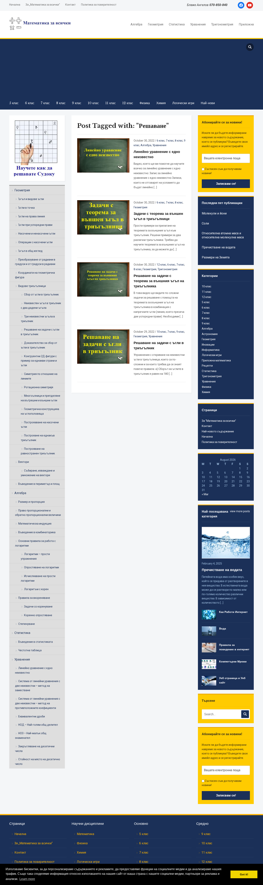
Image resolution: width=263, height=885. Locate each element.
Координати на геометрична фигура (35, 275)
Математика (85, 834)
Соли (205, 223)
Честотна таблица (30, 650)
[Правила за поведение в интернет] (209, 647)
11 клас (110, 103)
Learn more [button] (27, 879)
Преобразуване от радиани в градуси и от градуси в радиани (35, 262)
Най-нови (208, 103)
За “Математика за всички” (219, 420)
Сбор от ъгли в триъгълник (41, 294)
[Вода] (209, 630)
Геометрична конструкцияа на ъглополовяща (40, 411)
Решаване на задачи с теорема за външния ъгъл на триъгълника (159, 281)
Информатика (210, 349)
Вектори (23, 461)
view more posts (240, 511)
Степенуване (26, 623)
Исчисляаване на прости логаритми (38, 578)
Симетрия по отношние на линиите (39, 376)
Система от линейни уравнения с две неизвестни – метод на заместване (37, 686)
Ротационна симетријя (38, 387)
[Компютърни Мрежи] (209, 664)
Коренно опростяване (38, 615)
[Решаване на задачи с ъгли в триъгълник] (103, 346)
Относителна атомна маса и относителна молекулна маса (223, 235)
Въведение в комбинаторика (36, 532)
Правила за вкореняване (34, 597)
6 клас (29, 103)
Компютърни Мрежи (233, 661)
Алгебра (136, 24)
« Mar (205, 494)
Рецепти (207, 365)
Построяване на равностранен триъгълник (38, 451)
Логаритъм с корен (36, 589)
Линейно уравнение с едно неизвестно (34, 670)
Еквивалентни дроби (31, 716)
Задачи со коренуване (38, 606)
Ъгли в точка (26, 207)
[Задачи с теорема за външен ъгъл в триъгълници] (103, 217)
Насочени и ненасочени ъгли (36, 233)
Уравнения (198, 24)
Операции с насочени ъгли (35, 242)
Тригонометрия (222, 24)
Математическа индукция (34, 523)
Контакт (70, 4)
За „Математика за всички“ (43, 4)
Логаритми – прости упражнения (35, 556)
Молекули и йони (214, 213)
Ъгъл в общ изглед (30, 250)
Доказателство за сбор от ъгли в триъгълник (39, 345)
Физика (145, 103)
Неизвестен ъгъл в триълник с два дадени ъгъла (41, 305)
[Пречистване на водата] (226, 542)
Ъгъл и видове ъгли (31, 199)
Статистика (177, 24)
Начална (14, 4)
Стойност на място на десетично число (37, 761)
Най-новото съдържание (218, 431)
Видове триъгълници (32, 286)
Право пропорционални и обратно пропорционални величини (38, 513)
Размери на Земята (215, 257)
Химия (161, 103)
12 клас (127, 103)
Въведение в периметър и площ (39, 483)
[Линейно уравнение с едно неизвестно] (103, 155)
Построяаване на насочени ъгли (40, 425)
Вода (222, 628)
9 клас (76, 103)
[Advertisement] (123, 70)
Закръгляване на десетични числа (34, 749)
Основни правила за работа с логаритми (35, 543)
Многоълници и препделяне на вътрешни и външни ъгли (40, 398)
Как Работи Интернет (233, 612)
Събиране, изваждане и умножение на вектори (38, 473)
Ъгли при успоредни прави (35, 224)
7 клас (45, 103)
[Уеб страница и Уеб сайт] (209, 680)
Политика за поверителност (98, 4)
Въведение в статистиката (35, 641)
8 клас (60, 103)
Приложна (246, 24)
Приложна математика (216, 360)
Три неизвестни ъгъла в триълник (38, 319)
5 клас (13, 103)
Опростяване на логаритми (41, 567)
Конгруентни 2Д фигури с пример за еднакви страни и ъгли (39, 361)
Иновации (208, 344)
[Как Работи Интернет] (209, 614)
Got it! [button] (244, 874)
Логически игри (183, 103)
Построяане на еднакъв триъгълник (38, 438)
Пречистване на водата (218, 247)
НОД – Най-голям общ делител (38, 724)
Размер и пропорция (31, 501)
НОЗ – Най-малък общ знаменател (30, 735)
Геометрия (155, 24)
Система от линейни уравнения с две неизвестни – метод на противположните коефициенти (37, 703)
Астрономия (210, 334)
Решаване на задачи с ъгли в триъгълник (40, 332)
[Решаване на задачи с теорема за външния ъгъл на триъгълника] (103, 279)
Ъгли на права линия (31, 216)
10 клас (93, 103)
